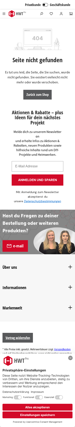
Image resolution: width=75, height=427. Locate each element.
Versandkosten (62, 349)
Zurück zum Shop (37, 94)
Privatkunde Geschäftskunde (47, 4)
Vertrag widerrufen (18, 338)
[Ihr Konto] (61, 14)
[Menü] (4, 14)
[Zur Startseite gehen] (17, 13)
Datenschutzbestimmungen (42, 201)
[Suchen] (41, 14)
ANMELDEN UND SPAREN (37, 180)
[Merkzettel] (51, 14)
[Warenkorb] (71, 14)
